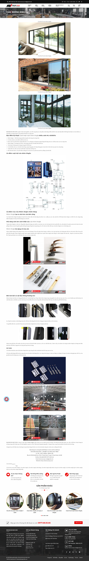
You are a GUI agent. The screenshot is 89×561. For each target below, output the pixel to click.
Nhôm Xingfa (11, 138)
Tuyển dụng (70, 557)
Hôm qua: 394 (29, 546)
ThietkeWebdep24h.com (21, 559)
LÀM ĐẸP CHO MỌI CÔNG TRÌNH (50, 451)
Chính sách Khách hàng (31, 539)
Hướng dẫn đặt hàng (30, 533)
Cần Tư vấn (78, 522)
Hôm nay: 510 (29, 544)
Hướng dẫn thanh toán (31, 535)
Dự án (65, 557)
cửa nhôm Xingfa (35, 221)
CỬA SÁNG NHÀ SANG (36, 451)
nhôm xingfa (27, 233)
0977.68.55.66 (50, 457)
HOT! (14, 464)
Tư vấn (69, 6)
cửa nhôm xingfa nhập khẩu (48, 467)
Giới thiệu (36, 6)
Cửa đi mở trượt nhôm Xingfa (18, 14)
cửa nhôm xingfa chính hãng (34, 467)
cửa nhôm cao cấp (19, 539)
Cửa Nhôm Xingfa (17, 12)
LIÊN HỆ (79, 6)
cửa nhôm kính (31, 353)
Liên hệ (80, 557)
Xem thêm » (15, 505)
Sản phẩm (43, 6)
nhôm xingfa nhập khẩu (18, 469)
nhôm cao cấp (67, 442)
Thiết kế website (10, 559)
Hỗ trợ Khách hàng (59, 6)
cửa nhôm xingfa (24, 467)
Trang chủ (29, 6)
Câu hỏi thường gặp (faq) (31, 537)
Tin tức (74, 6)
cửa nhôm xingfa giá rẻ (71, 467)
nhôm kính (12, 542)
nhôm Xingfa (12, 224)
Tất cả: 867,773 (29, 547)
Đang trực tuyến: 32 (30, 542)
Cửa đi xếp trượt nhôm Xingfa (29, 135)
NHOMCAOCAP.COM (12, 530)
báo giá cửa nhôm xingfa (60, 467)
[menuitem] (30, 5)
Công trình (49, 6)
